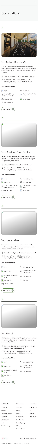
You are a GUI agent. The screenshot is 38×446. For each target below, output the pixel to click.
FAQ (31, 410)
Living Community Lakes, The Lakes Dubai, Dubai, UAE (20, 253)
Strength (19, 426)
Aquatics (19, 407)
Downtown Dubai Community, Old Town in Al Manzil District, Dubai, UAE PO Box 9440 (19, 347)
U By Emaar (33, 417)
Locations (4, 407)
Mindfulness (20, 420)
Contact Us (7, 109)
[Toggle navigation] (35, 2)
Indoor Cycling (20, 423)
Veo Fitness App (6, 426)
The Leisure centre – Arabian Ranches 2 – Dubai (18, 76)
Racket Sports (20, 429)
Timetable (4, 417)
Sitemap (26, 443)
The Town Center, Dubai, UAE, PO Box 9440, (17, 165)
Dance (18, 413)
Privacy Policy (17, 443)
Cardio (18, 410)
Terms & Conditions (6, 443)
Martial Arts (19, 417)
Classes (3, 410)
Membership (5, 420)
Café (2, 423)
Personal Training (6, 413)
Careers (32, 413)
